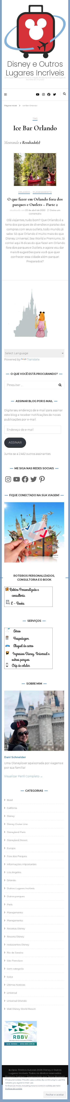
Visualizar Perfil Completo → (23, 776)
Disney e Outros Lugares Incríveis (35, 68)
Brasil (10, 800)
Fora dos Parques (17, 856)
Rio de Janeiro (15, 952)
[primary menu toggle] (6, 94)
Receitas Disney (16, 928)
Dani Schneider (15, 757)
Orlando (24, 192)
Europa (11, 848)
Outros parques (16, 896)
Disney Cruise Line (17, 824)
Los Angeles (14, 872)
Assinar (15, 442)
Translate (33, 359)
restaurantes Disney (18, 944)
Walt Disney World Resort (21, 1008)
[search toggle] (64, 93)
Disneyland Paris (16, 832)
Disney (10, 816)
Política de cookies (13, 1088)
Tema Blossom (56, 1076)
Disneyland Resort (17, 840)
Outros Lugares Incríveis (20, 888)
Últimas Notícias (16, 984)
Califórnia (12, 808)
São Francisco (15, 960)
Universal (12, 992)
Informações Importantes (21, 864)
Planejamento (42, 192)
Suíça (10, 976)
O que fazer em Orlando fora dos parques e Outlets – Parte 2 (35, 202)
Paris (9, 904)
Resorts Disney (15, 936)
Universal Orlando (17, 1000)
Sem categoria (15, 968)
